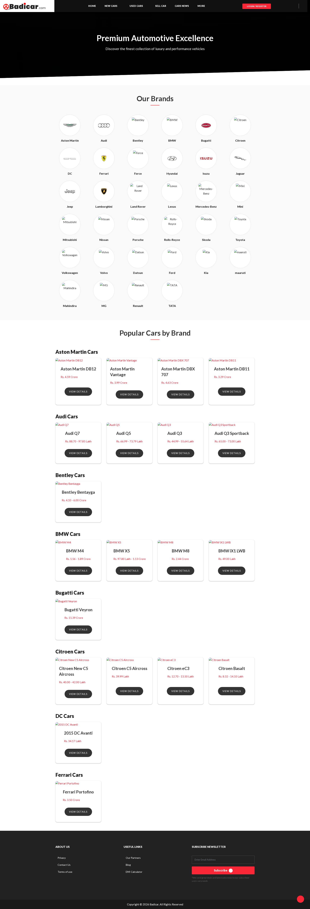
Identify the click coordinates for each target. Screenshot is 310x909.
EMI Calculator (134, 871)
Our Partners (133, 857)
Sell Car (160, 5)
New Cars (111, 5)
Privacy (62, 857)
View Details (78, 391)
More (201, 5)
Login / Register (256, 6)
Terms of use (65, 871)
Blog (128, 864)
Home (92, 5)
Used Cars (136, 5)
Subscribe (221, 870)
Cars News (182, 5)
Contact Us (64, 864)
